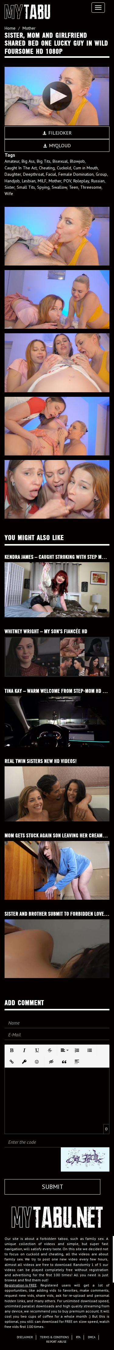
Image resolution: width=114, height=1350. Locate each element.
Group (101, 174)
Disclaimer (25, 1337)
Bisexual (60, 161)
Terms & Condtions (54, 1337)
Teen (73, 187)
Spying (43, 187)
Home (10, 28)
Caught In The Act (21, 168)
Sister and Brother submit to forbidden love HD (58, 914)
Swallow (59, 187)
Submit (52, 1187)
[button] (11, 1050)
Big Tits (43, 161)
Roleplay (81, 181)
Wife (9, 193)
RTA (78, 1337)
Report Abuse (56, 1342)
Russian (98, 181)
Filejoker (59, 133)
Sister (10, 187)
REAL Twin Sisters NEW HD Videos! (41, 761)
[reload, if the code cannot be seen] (85, 1159)
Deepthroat (33, 174)
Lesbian (29, 181)
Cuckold (64, 168)
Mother (29, 28)
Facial (51, 174)
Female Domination (76, 174)
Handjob (12, 181)
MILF (42, 181)
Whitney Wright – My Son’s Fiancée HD (46, 631)
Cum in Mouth (85, 168)
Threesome (91, 187)
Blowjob (77, 161)
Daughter (13, 174)
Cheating (47, 168)
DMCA (91, 1337)
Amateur (12, 161)
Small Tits (26, 187)
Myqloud (59, 145)
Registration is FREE (20, 1285)
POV (67, 181)
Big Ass (28, 161)
